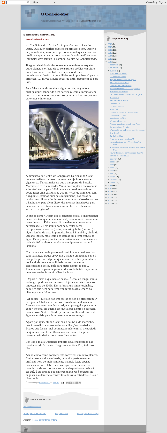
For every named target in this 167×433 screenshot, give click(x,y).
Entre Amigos (115, 103)
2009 (110, 191)
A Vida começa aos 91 (118, 74)
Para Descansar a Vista (119, 83)
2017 (110, 47)
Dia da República (116, 136)
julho (112, 165)
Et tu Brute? (114, 133)
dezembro (114, 65)
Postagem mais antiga (88, 413)
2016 (110, 50)
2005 (110, 203)
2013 (110, 59)
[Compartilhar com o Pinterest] (79, 382)
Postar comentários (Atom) (44, 420)
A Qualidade (114, 97)
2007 (110, 197)
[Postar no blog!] (70, 382)
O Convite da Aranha (118, 77)
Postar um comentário (32, 407)
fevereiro (114, 180)
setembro (114, 159)
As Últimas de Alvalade (119, 91)
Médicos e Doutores (118, 121)
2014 (110, 56)
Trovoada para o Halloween (120, 86)
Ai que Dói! (114, 109)
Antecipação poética (118, 118)
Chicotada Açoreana (118, 115)
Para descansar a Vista (119, 100)
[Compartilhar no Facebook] (76, 382)
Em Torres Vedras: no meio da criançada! (126, 94)
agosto (113, 162)
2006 (110, 200)
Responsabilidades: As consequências (125, 89)
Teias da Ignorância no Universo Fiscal (125, 124)
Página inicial (61, 413)
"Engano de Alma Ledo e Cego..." (123, 80)
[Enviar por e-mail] (67, 382)
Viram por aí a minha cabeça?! (122, 139)
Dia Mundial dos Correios (119, 127)
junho (112, 168)
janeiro (113, 182)
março (113, 177)
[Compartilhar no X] (73, 382)
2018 (110, 44)
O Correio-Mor (55, 14)
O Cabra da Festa (117, 106)
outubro (113, 71)
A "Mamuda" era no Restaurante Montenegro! (127, 130)
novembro (114, 68)
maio (112, 171)
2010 (110, 188)
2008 (110, 194)
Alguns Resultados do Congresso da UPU (126, 153)
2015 (110, 53)
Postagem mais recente (34, 413)
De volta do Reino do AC (119, 156)
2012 (110, 62)
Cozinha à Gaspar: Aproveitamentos (124, 112)
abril (112, 174)
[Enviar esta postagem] (63, 383)
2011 (110, 186)
